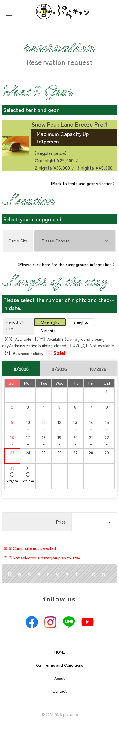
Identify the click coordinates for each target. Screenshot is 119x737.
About (59, 678)
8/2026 (21, 368)
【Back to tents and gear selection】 (82, 183)
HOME (59, 652)
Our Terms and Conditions (59, 665)
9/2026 (59, 368)
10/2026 (97, 368)
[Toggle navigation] (9, 14)
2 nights (81, 322)
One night (50, 322)
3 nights (48, 330)
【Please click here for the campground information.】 (66, 264)
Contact (59, 691)
